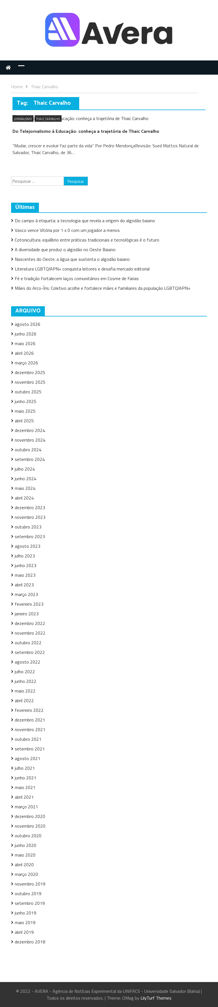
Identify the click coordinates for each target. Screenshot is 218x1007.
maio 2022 (25, 690)
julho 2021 (25, 768)
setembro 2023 (30, 536)
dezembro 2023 (30, 507)
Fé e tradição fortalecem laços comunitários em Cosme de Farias (77, 278)
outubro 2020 (28, 835)
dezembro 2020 (30, 816)
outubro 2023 (28, 526)
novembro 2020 (30, 826)
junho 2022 (25, 681)
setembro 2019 (30, 903)
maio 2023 (25, 575)
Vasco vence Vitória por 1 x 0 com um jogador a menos (67, 230)
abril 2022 (24, 700)
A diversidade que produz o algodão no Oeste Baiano (65, 249)
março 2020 (26, 874)
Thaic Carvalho (48, 119)
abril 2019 (24, 932)
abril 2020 (24, 864)
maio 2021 (25, 787)
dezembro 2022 (30, 623)
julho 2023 (25, 555)
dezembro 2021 (30, 719)
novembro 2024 (30, 440)
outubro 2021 (28, 739)
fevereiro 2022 (29, 710)
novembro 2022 (30, 633)
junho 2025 (25, 401)
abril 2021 (24, 797)
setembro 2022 (30, 652)
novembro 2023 (30, 517)
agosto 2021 (27, 758)
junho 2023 (25, 565)
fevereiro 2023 (29, 604)
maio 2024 (25, 488)
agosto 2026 (27, 324)
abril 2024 (24, 497)
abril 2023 (24, 584)
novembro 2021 (30, 729)
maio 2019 (25, 922)
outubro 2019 (28, 893)
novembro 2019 (30, 883)
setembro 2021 (30, 748)
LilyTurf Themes (156, 998)
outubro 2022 (28, 642)
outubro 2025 (28, 391)
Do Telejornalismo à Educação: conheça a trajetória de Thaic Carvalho (85, 131)
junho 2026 (25, 333)
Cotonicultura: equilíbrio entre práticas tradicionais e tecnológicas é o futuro (87, 239)
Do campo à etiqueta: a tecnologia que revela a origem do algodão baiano (85, 220)
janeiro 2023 (27, 613)
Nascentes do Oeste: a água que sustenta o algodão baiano (72, 259)
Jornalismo (23, 119)
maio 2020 (25, 854)
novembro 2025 (30, 382)
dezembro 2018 (30, 941)
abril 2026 (24, 353)
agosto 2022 (27, 661)
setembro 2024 (30, 459)
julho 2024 (25, 468)
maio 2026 (25, 343)
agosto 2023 (27, 546)
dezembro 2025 (30, 372)
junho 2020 (25, 845)
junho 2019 (25, 912)
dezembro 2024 (30, 430)
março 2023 (26, 594)
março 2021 (26, 806)
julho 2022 (25, 671)
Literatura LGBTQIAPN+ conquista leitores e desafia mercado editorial (82, 268)
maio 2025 (25, 411)
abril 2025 (24, 420)
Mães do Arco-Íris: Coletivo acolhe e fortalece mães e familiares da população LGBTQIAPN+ (102, 288)
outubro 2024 (28, 449)
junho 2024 (25, 478)
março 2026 (26, 362)
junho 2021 (25, 777)
